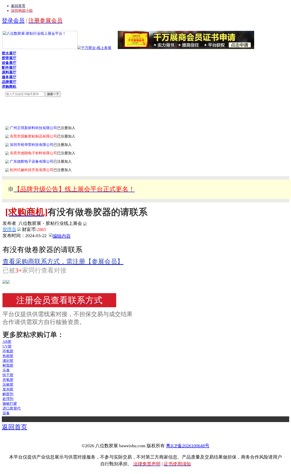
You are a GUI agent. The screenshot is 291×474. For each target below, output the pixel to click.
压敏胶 (8, 384)
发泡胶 (8, 389)
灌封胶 (8, 361)
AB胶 (7, 342)
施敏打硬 (10, 403)
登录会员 (13, 20)
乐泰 (6, 370)
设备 (6, 413)
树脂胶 (8, 365)
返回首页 (14, 426)
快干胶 (8, 375)
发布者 (9, 223)
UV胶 (7, 346)
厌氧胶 (8, 380)
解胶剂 (8, 394)
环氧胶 (8, 351)
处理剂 (8, 399)
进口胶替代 (12, 408)
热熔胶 (8, 356)
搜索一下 (53, 94)
